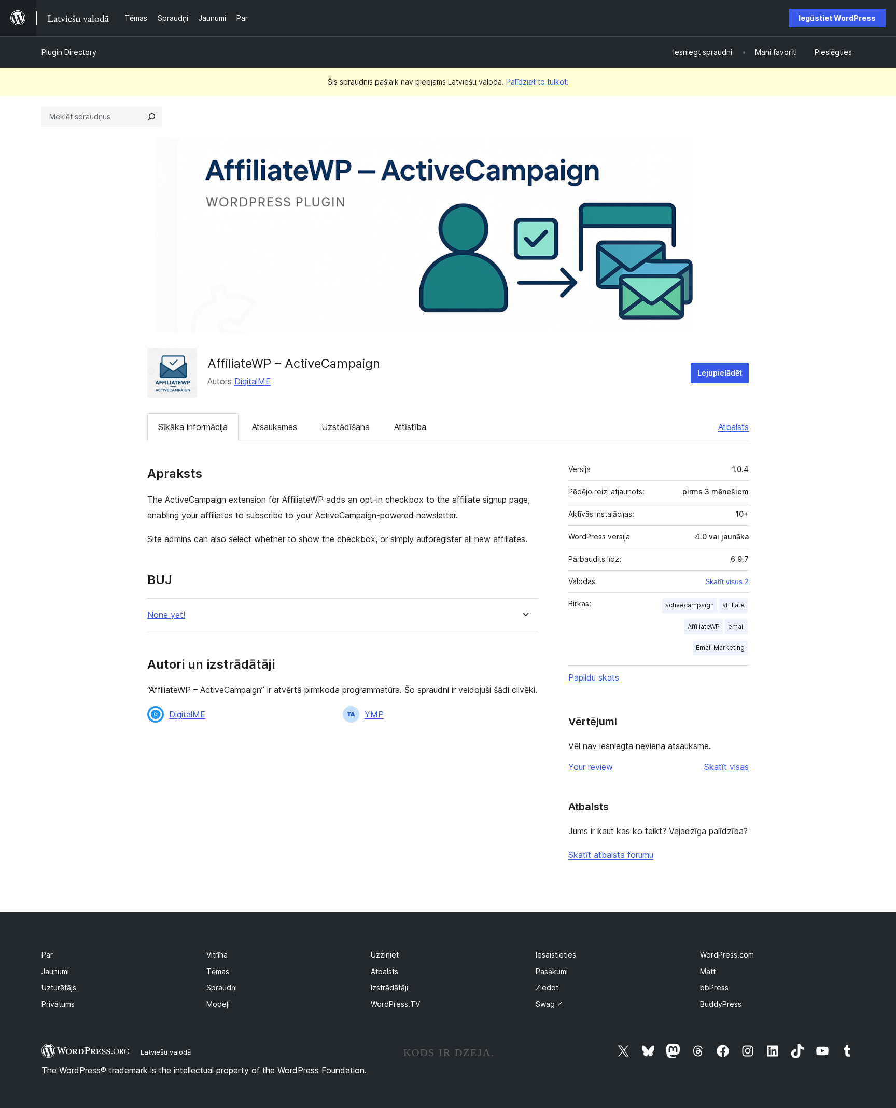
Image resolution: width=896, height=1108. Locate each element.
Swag (550, 1004)
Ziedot (547, 987)
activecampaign (689, 605)
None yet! (166, 615)
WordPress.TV (395, 1004)
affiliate (733, 605)
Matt (708, 971)
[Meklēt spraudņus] (151, 116)
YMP (374, 714)
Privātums (58, 1004)
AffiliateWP (704, 626)
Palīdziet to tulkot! (537, 81)
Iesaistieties (556, 954)
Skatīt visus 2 (727, 581)
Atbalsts (733, 427)
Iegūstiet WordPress (837, 17)
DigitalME (252, 381)
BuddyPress (720, 1004)
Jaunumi (55, 971)
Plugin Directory (68, 52)
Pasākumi (552, 971)
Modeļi (218, 1004)
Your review (590, 766)
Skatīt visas (726, 766)
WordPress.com (727, 954)
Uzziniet (385, 954)
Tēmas (217, 971)
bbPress (714, 987)
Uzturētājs (58, 987)
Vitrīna (217, 954)
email (736, 626)
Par (47, 954)
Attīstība (410, 427)
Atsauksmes (274, 427)
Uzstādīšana (345, 427)
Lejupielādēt (719, 372)
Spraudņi (221, 987)
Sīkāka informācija (193, 427)
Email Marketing (720, 648)
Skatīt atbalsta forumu (610, 855)
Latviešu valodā (166, 1052)
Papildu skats (593, 677)
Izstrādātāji (389, 987)
